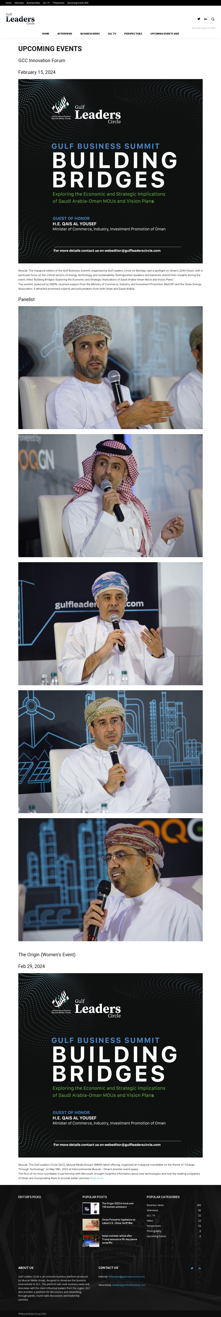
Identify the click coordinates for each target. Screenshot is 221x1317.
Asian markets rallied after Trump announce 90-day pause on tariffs (119, 1239)
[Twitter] (199, 19)
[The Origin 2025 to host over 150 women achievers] (91, 1208)
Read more (96, 1178)
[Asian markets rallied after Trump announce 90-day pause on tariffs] (91, 1241)
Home (21, 43)
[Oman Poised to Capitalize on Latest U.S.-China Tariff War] (91, 1225)
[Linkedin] (205, 19)
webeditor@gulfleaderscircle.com (127, 1276)
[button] (213, 19)
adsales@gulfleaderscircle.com (128, 1285)
